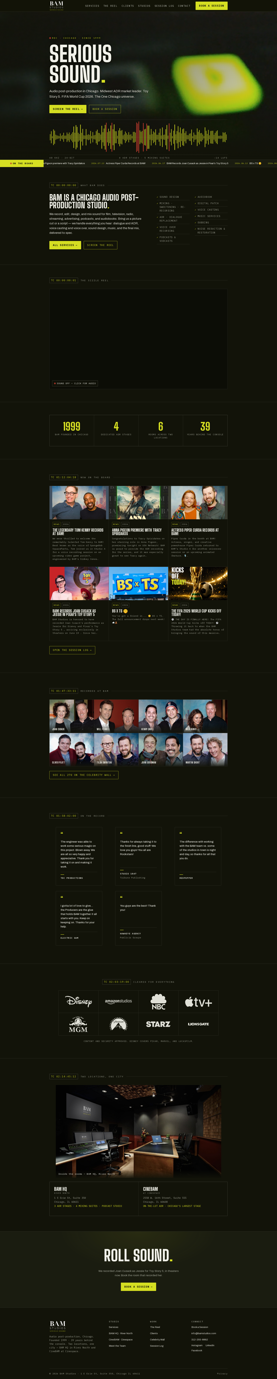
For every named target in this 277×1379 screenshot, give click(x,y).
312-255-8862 (199, 1339)
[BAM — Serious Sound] (56, 6)
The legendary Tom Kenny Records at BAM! (78, 532)
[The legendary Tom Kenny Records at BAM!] (79, 502)
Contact (184, 5)
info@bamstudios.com (203, 1333)
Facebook (196, 1350)
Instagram (196, 1345)
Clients (128, 5)
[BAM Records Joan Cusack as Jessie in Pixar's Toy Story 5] (79, 583)
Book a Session (211, 5)
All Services (65, 245)
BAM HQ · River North (121, 1333)
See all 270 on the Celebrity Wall (84, 774)
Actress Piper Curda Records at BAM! (195, 532)
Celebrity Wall (157, 1339)
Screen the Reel (68, 108)
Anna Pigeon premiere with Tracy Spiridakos (137, 532)
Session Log (164, 5)
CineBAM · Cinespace (121, 1339)
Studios (144, 5)
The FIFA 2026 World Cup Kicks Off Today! (196, 613)
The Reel (110, 5)
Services (92, 5)
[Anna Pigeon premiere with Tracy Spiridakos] (138, 502)
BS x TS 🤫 (120, 611)
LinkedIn (210, 1345)
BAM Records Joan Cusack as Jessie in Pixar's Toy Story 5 (74, 613)
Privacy (222, 1373)
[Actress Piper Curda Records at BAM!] (197, 502)
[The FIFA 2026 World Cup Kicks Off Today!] (197, 583)
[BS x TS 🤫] (138, 583)
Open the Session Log (72, 650)
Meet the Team (117, 1346)
